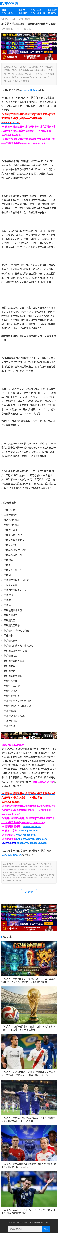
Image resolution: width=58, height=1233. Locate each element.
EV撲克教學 (36, 10)
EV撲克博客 (44, 1222)
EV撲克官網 (9, 3)
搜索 (46, 1229)
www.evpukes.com (26, 835)
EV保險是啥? (51, 13)
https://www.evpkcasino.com (31, 839)
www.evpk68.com (28, 830)
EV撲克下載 (7, 13)
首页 (14, 19)
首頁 (4, 10)
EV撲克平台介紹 (37, 13)
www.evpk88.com (30, 90)
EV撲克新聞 (22, 10)
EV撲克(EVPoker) (15, 745)
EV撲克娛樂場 (52, 10)
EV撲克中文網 (21, 1222)
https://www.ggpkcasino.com (32, 843)
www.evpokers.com (12, 855)
